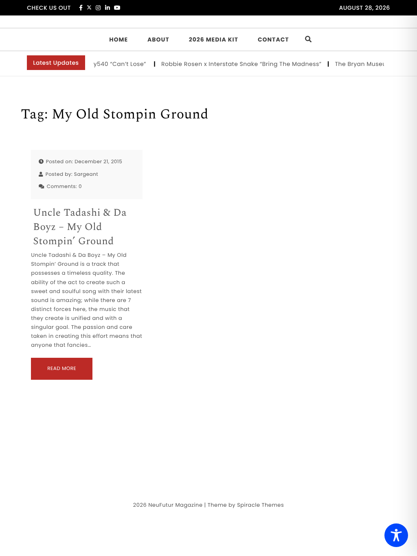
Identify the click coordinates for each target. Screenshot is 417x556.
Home (118, 39)
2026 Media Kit (213, 39)
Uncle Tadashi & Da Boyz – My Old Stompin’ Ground (80, 227)
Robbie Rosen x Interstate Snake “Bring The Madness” (239, 64)
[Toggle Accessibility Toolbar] (396, 535)
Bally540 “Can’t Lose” (113, 64)
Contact (273, 39)
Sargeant (86, 174)
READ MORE (61, 368)
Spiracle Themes (260, 505)
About (158, 39)
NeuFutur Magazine (175, 505)
